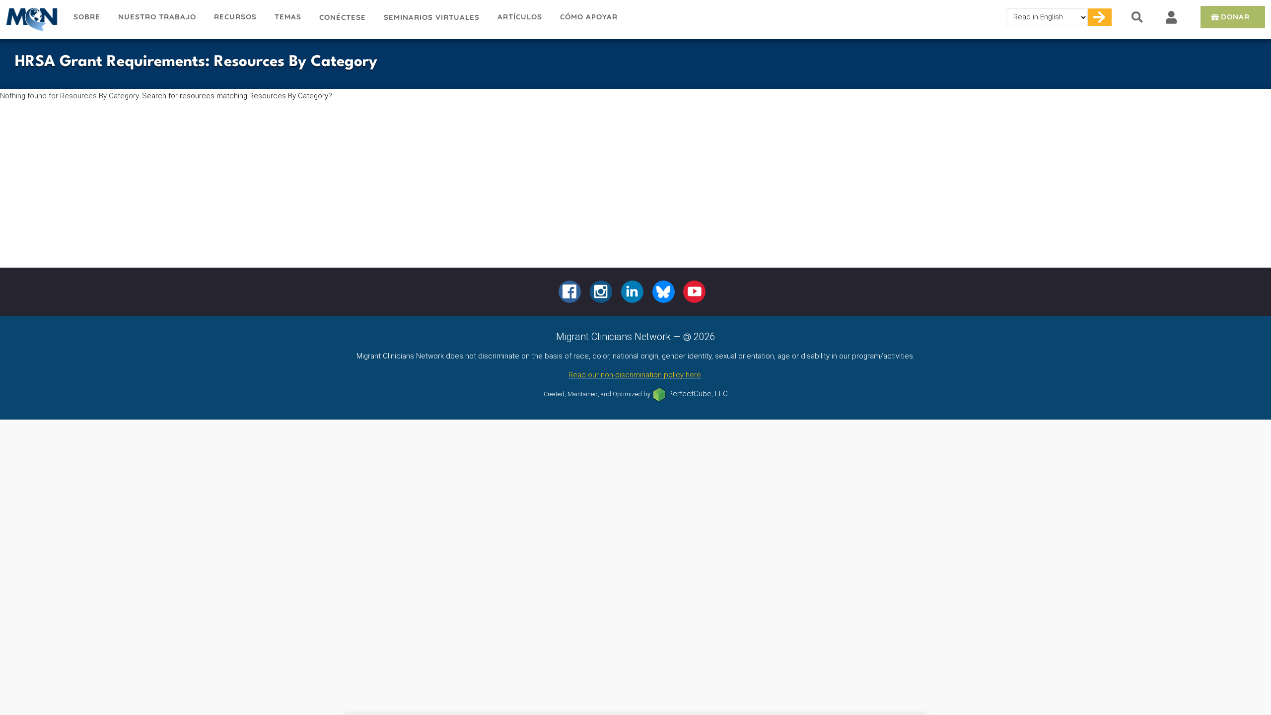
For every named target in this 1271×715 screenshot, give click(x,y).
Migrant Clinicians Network (32, 19)
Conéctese (342, 17)
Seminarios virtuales (432, 17)
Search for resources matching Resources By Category (235, 95)
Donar (1235, 16)
